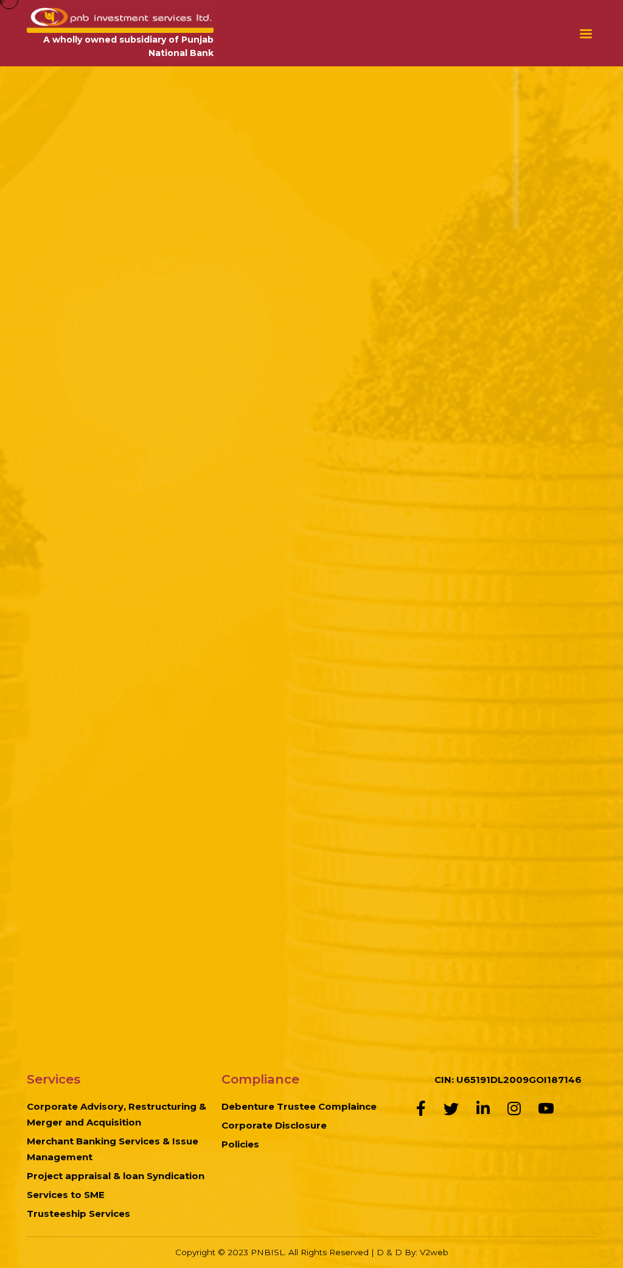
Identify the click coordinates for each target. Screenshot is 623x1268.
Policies (240, 1144)
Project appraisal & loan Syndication (115, 1176)
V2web (434, 1252)
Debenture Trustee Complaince (299, 1106)
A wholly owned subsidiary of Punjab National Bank (128, 46)
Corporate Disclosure (274, 1125)
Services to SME (66, 1194)
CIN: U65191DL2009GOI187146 (508, 1079)
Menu (588, 32)
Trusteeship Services (78, 1213)
